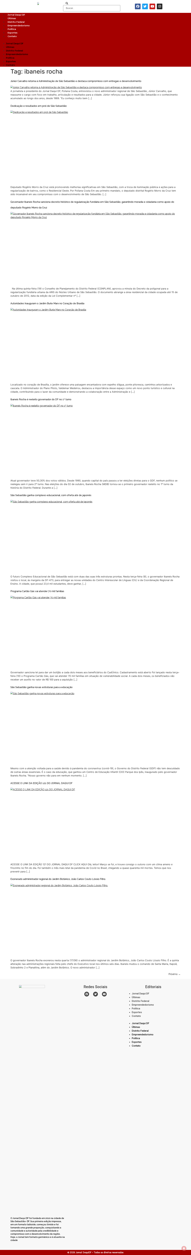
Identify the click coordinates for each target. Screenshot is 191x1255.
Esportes (12, 32)
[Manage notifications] (184, 1248)
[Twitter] (145, 6)
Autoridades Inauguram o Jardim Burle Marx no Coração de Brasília (47, 303)
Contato (12, 36)
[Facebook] (138, 6)
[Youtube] (152, 6)
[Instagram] (159, 6)
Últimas (12, 18)
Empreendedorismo (19, 25)
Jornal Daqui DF (16, 14)
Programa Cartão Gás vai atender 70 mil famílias (37, 591)
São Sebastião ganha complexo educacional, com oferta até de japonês (50, 495)
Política (12, 29)
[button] (95, 40)
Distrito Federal (16, 22)
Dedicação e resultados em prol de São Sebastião (38, 106)
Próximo (174, 974)
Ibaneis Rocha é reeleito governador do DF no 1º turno (40, 399)
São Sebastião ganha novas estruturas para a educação (41, 687)
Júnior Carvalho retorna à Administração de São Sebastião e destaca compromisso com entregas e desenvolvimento (75, 81)
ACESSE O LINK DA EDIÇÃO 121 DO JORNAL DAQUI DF (41, 783)
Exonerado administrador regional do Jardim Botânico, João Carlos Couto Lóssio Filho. (58, 879)
